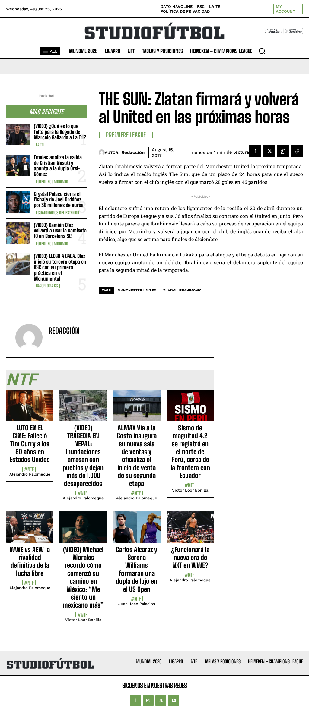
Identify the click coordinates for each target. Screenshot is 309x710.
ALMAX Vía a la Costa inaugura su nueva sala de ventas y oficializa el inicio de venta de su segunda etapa (137, 456)
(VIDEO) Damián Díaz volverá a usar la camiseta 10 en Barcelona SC (60, 230)
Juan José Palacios (136, 604)
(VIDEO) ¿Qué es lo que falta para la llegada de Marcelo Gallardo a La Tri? (60, 131)
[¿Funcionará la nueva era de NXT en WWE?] (190, 530)
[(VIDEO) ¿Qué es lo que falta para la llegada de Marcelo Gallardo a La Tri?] (18, 134)
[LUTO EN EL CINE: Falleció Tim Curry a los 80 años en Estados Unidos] (29, 409)
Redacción (133, 152)
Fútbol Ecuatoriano (52, 182)
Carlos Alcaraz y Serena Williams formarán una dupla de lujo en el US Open (136, 569)
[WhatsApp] (283, 151)
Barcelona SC (47, 286)
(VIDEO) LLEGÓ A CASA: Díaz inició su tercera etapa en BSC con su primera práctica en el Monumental (60, 267)
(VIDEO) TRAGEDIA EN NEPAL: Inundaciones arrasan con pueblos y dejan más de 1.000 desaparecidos (83, 456)
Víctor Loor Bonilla (190, 490)
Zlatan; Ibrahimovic (182, 290)
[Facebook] (255, 151)
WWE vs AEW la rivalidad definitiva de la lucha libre (30, 561)
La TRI (40, 145)
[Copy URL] (297, 151)
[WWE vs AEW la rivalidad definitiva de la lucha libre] (29, 530)
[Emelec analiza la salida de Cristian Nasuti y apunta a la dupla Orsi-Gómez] (18, 165)
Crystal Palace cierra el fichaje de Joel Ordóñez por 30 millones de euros (58, 199)
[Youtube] (173, 700)
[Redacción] (101, 152)
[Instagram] (148, 700)
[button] (262, 51)
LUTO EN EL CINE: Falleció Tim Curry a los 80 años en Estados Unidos (30, 444)
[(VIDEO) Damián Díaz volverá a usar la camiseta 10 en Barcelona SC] (18, 233)
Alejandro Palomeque (29, 474)
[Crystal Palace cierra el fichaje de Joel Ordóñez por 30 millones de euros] (18, 202)
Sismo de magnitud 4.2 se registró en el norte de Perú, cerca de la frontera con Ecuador (190, 451)
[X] (269, 151)
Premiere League (126, 135)
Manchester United (137, 290)
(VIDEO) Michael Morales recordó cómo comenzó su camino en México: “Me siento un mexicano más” (83, 577)
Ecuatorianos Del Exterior (57, 213)
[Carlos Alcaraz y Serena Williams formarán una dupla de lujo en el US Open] (136, 530)
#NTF (29, 469)
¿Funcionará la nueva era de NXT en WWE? (190, 557)
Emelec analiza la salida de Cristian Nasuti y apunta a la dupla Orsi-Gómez (58, 165)
